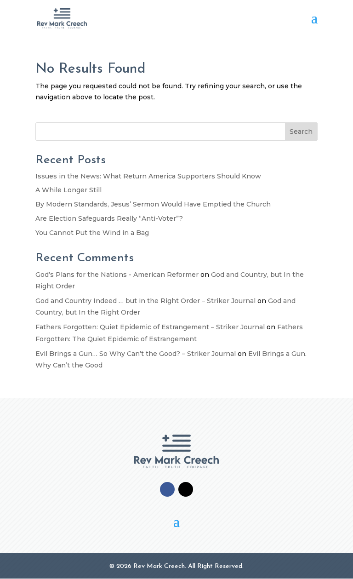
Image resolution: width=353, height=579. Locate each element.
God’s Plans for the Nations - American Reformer (117, 274)
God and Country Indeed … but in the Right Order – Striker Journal (145, 301)
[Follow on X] (185, 489)
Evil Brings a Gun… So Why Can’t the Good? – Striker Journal (135, 354)
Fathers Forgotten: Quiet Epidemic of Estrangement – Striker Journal (150, 327)
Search (301, 131)
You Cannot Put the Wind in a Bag (92, 233)
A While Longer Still (68, 190)
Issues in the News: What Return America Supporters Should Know (148, 176)
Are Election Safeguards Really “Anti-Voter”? (109, 218)
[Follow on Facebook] (167, 489)
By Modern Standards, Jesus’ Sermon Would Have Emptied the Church (153, 204)
